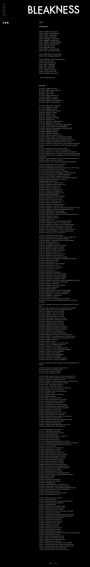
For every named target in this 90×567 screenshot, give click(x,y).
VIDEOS (4, 7)
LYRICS (3, 13)
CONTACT (4, 15)
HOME (3, 3)
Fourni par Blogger (54, 563)
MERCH (4, 11)
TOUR (3, 5)
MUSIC (3, 9)
